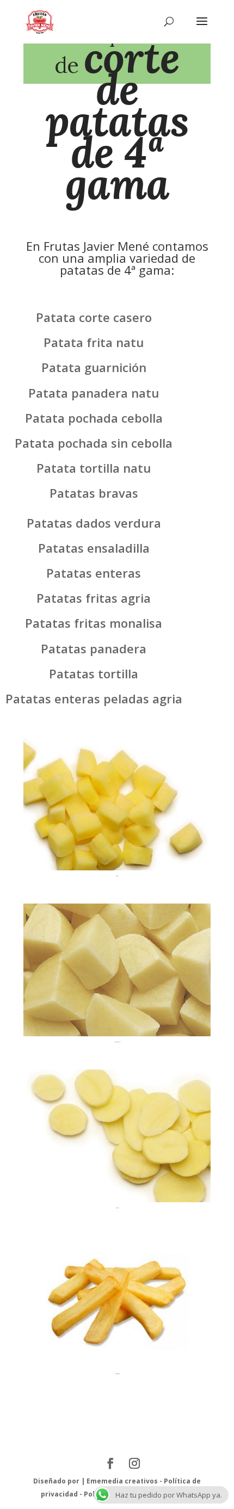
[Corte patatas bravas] (117, 1033)
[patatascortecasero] (117, 1365)
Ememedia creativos (122, 1481)
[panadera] (117, 1199)
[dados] (117, 867)
